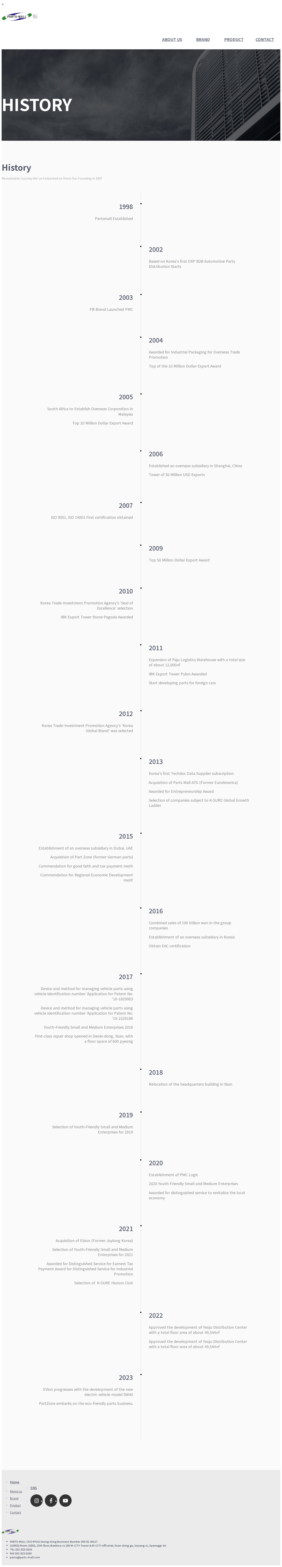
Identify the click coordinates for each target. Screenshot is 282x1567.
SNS (33, 1487)
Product (234, 39)
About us (172, 39)
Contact (265, 39)
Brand (203, 39)
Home (14, 1482)
